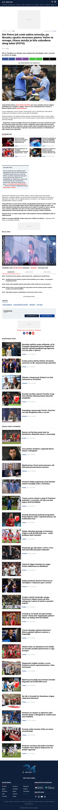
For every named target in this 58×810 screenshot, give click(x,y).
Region (25, 789)
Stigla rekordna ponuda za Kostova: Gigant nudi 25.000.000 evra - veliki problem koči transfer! (37, 533)
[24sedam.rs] (7, 2)
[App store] (39, 787)
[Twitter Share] (49, 59)
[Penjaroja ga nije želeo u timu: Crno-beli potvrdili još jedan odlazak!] (11, 552)
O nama (6, 801)
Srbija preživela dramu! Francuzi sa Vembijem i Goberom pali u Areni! (37, 582)
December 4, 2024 (9, 187)
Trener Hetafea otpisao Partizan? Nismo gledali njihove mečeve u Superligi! (36, 632)
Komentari (47, 272)
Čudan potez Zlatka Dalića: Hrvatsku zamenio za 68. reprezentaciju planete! (39, 362)
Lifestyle (47, 5)
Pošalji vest (30, 801)
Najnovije (4, 5)
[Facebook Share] (8, 59)
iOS (14, 268)
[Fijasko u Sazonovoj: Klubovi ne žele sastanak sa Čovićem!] (11, 382)
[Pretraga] (52, 2)
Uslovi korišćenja (49, 801)
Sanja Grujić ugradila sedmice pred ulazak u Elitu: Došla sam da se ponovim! (28, 284)
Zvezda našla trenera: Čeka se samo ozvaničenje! (37, 730)
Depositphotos (29, 804)
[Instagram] (27, 333)
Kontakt (11, 801)
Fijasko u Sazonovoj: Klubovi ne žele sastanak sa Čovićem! (37, 378)
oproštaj (32, 305)
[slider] (29, 262)
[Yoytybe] (42, 797)
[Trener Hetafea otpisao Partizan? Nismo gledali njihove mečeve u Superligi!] (11, 635)
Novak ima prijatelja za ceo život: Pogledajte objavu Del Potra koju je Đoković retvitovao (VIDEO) (49, 140)
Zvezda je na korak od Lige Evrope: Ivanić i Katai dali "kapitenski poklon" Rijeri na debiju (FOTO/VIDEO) (38, 616)
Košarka (24, 383)
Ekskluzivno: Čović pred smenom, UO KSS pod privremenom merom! (38, 466)
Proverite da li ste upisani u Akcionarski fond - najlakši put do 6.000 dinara (28, 276)
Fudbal (24, 354)
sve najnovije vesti (29, 296)
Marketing (24, 801)
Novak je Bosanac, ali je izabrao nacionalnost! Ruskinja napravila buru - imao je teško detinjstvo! (21, 151)
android (19, 268)
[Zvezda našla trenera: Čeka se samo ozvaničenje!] (11, 734)
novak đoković (7, 305)
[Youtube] (33, 333)
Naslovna (4, 31)
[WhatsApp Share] (35, 59)
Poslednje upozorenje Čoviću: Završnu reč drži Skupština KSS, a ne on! (38, 411)
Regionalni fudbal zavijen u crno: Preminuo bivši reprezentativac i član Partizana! (38, 665)
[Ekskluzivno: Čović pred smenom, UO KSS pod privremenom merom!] (11, 470)
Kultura (15, 794)
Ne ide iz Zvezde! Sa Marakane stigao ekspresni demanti (38, 697)
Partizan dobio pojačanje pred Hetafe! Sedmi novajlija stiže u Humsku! (38, 483)
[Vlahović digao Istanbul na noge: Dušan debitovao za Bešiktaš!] (11, 569)
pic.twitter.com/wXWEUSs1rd (16, 184)
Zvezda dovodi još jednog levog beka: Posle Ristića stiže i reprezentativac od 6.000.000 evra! (39, 517)
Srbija (14, 796)
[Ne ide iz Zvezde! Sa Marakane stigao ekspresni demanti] (11, 701)
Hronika (36, 5)
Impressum (17, 801)
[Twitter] (30, 333)
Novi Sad (26, 794)
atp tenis (39, 305)
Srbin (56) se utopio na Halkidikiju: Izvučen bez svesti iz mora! (24, 292)
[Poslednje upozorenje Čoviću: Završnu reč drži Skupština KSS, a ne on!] (11, 415)
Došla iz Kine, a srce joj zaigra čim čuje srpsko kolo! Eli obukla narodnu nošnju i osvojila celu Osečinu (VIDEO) (29, 288)
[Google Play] (50, 787)
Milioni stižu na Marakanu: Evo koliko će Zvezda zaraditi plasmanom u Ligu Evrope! (38, 649)
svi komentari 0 (32, 316)
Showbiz (27, 5)
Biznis (52, 5)
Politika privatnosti (39, 801)
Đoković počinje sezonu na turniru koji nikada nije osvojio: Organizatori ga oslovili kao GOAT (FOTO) (21, 140)
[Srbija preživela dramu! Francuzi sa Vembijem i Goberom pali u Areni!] (11, 585)
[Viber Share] (22, 59)
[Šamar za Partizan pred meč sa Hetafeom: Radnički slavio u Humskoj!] (11, 437)
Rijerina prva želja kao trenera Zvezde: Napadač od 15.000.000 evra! (38, 681)
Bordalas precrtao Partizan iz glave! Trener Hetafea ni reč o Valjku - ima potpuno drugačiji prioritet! (29, 280)
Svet (32, 5)
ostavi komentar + (47, 316)
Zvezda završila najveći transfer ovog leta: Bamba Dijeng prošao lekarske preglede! (38, 396)
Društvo (42, 5)
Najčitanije (29, 272)
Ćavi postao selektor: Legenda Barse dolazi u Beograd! (38, 450)
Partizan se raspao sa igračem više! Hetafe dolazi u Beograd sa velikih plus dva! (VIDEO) (39, 715)
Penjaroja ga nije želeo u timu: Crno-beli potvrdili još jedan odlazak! (38, 549)
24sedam (34, 268)
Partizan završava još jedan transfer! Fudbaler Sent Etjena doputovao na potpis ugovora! (38, 748)
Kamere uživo (11, 5)
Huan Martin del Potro (23, 105)
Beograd (26, 786)
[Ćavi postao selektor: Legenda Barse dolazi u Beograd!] (11, 453)
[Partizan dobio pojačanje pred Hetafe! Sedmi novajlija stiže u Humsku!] (11, 486)
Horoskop (26, 791)
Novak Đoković (22, 108)
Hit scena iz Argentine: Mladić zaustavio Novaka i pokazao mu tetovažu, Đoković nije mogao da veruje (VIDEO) (49, 151)
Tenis (13, 31)
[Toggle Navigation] (55, 1)
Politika (18, 5)
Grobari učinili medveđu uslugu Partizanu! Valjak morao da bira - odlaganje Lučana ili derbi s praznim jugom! (37, 600)
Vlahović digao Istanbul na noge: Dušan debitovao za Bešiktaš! (36, 565)
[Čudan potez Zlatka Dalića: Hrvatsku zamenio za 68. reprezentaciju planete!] (11, 366)
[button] (29, 250)
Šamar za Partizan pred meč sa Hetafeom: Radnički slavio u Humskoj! (38, 433)
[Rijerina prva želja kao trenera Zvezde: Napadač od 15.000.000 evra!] (11, 684)
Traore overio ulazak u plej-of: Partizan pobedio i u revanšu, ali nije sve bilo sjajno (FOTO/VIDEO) (38, 500)
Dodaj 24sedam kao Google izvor (30, 63)
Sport (23, 5)
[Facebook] (24, 333)
